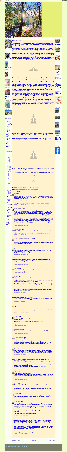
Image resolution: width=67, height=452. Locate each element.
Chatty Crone (17, 348)
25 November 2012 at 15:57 (21, 272)
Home (34, 440)
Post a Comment (17, 436)
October (10, 195)
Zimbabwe (16, 357)
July (9, 204)
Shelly (15, 193)
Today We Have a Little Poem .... (9, 159)
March (9, 211)
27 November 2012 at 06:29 (21, 415)
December (9, 151)
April (9, 209)
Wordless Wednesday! (9, 192)
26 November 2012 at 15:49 (21, 354)
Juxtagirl (43, 449)
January (9, 218)
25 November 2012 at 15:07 (21, 245)
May (9, 207)
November (9, 154)
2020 (8, 127)
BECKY (15, 383)
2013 (8, 145)
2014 (8, 142)
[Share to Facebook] (37, 187)
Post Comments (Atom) (24, 443)
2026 (8, 121)
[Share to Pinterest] (38, 187)
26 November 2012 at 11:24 (21, 333)
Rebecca (16, 268)
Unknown (16, 305)
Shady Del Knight (18, 208)
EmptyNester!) (19, 86)
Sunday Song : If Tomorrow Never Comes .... (9, 176)
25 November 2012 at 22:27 (21, 312)
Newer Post (16, 440)
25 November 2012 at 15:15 (21, 254)
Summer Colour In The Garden (58, 77)
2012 (8, 147)
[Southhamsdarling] (57, 153)
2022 (8, 124)
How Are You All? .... (9, 182)
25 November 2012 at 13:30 (21, 204)
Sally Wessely (17, 401)
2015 (8, 141)
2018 (8, 133)
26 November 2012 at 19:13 (21, 389)
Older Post (51, 440)
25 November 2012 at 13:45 (21, 225)
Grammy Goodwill (18, 295)
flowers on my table (18, 257)
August (9, 201)
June (9, 206)
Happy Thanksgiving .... (9, 170)
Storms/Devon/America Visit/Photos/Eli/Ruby (27, 189)
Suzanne (16, 276)
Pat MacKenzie (17, 229)
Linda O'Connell (18, 329)
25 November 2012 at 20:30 (21, 301)
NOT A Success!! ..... (9, 163)
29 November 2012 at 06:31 (21, 433)
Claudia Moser (17, 248)
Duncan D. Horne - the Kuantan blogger (23, 238)
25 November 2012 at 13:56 (21, 234)
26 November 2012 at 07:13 (21, 325)
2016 (8, 138)
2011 (8, 221)
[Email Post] (33, 187)
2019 (8, 130)
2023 (8, 123)
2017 (8, 135)
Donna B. (16, 316)
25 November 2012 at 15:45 (21, 264)
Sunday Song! (9, 167)
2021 (8, 126)
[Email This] (35, 187)
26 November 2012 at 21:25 (21, 397)
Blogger (53, 449)
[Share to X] (36, 187)
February (9, 215)
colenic (15, 371)
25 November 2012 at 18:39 (21, 292)
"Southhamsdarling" (13, 4)
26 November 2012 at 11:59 (21, 345)
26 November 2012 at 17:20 (21, 368)
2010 (8, 223)
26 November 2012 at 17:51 (21, 379)
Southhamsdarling (57, 146)
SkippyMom (17, 418)
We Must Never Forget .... (9, 186)
